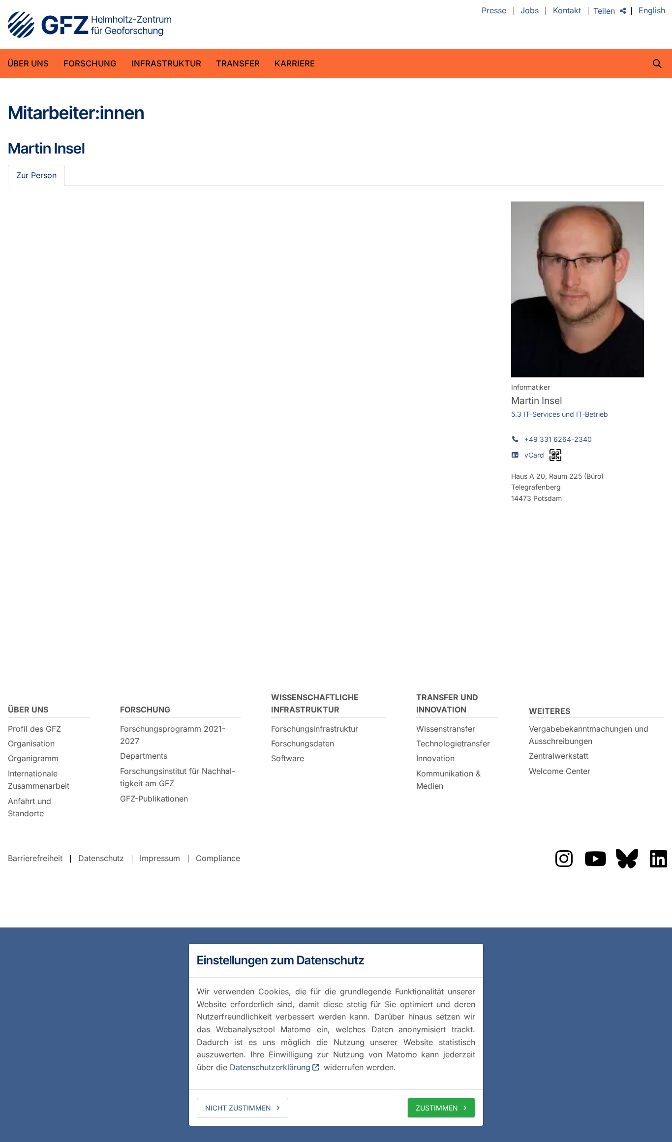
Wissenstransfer (445, 729)
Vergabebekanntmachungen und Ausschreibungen (588, 735)
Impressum (160, 858)
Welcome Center (559, 771)
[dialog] (336, 1034)
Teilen (604, 11)
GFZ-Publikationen (154, 798)
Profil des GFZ (34, 729)
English (652, 11)
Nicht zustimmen (238, 1108)
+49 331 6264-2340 (558, 439)
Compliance (218, 858)
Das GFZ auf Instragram (564, 858)
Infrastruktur (166, 63)
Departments (143, 756)
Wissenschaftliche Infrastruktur (315, 703)
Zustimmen (437, 1108)
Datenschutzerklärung (270, 1067)
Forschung (90, 63)
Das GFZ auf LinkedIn (658, 858)
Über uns (28, 63)
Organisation (31, 743)
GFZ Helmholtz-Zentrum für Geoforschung (89, 24)
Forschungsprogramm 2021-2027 (172, 735)
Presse (494, 11)
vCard (534, 455)
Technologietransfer (453, 743)
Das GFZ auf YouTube (595, 858)
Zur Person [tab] (36, 175)
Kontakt (567, 11)
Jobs (529, 11)
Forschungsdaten (302, 743)
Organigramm (33, 758)
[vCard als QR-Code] (555, 455)
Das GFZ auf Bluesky (627, 858)
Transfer (238, 63)
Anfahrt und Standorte (29, 807)
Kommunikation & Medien (448, 780)
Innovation (435, 758)
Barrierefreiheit (35, 858)
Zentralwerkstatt (558, 756)
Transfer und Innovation (447, 703)
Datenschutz (101, 858)
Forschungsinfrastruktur (314, 729)
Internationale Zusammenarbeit (38, 780)
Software (287, 758)
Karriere (295, 63)
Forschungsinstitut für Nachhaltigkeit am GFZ (177, 777)
